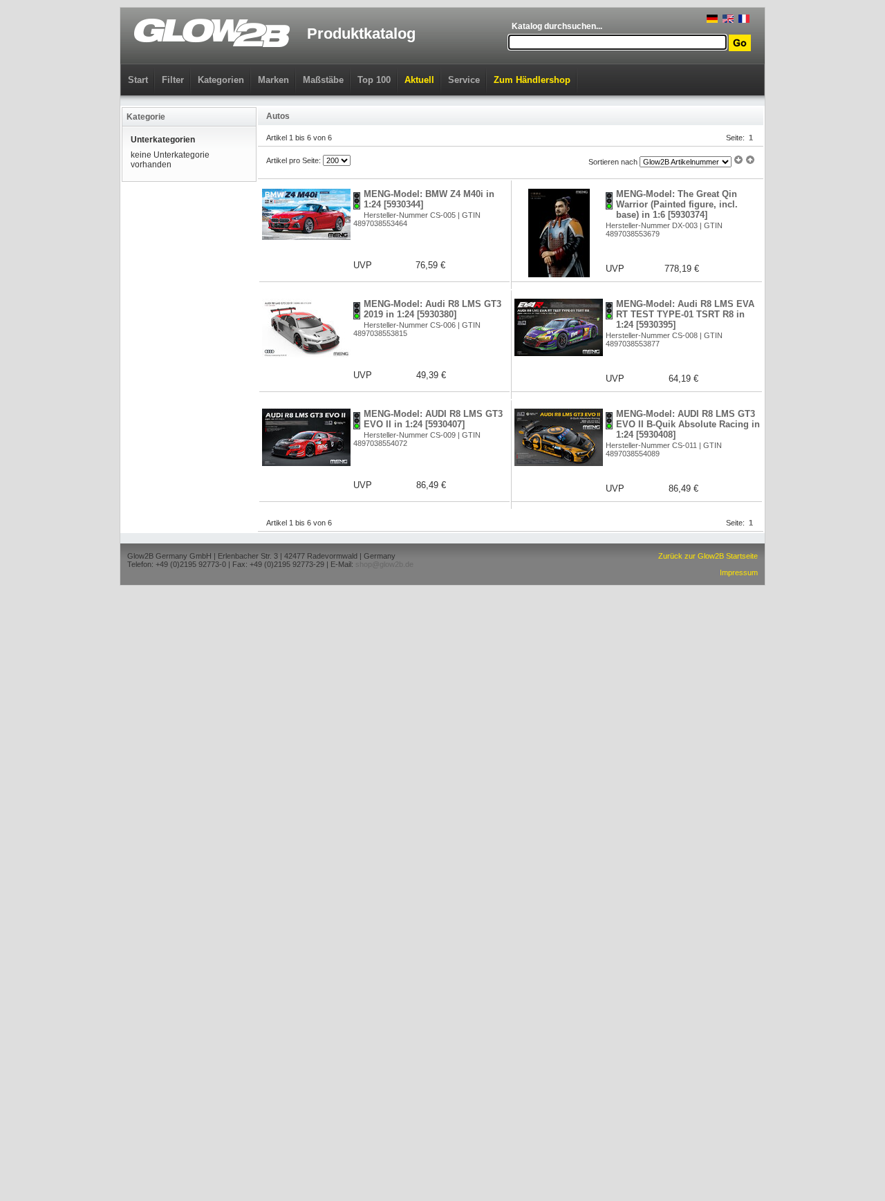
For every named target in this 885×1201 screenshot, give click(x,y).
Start (138, 80)
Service (464, 80)
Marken (273, 80)
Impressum (739, 572)
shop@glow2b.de (384, 564)
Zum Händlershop (532, 80)
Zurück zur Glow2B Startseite (708, 556)
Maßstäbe (323, 80)
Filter (173, 80)
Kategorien (221, 80)
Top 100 (374, 80)
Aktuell (419, 80)
